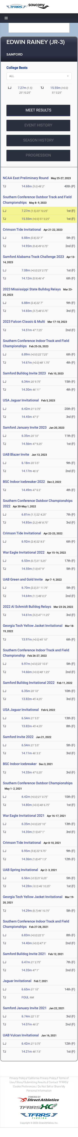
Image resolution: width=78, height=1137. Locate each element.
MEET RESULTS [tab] (38, 110)
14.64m (27, 596)
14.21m (27, 1051)
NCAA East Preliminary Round (25, 178)
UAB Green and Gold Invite (23, 579)
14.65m (27, 311)
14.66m (27, 672)
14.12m (27, 278)
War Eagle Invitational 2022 (23, 552)
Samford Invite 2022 (18, 737)
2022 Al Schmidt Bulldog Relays (27, 607)
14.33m (27, 772)
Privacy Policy (17, 1078)
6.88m (26, 238)
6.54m (26, 718)
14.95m (27, 246)
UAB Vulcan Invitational (21, 1035)
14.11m (27, 753)
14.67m (27, 362)
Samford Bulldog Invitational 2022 (29, 683)
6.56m (26, 878)
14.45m (27, 417)
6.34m (26, 381)
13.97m (27, 639)
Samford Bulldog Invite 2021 (24, 954)
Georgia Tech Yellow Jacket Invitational (32, 626)
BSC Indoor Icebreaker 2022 (24, 482)
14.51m (27, 330)
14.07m (27, 1024)
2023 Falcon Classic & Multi (24, 321)
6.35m (26, 436)
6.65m (26, 989)
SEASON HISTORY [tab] (38, 140)
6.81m (26, 514)
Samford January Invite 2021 (25, 1008)
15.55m (55, 88)
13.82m (27, 699)
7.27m (22, 88)
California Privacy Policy (42, 1078)
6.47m (26, 962)
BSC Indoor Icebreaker (20, 764)
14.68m (27, 186)
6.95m (26, 851)
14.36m (27, 859)
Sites (19, 1082)
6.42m (26, 409)
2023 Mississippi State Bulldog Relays (32, 289)
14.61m (27, 615)
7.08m (26, 270)
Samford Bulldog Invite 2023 (24, 373)
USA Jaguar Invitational (21, 400)
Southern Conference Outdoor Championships (38, 783)
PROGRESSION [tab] (38, 155)
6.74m (26, 1016)
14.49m (27, 490)
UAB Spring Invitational (20, 870)
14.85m (27, 522)
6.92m (26, 541)
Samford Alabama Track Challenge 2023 (33, 257)
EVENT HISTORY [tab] (38, 125)
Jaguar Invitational (17, 981)
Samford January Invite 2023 (25, 427)
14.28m (27, 886)
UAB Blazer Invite (16, 454)
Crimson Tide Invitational (22, 229)
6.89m (26, 354)
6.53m (26, 561)
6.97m (26, 664)
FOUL (25, 997)
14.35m (27, 832)
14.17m (27, 471)
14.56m (27, 444)
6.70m (26, 588)
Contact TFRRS (58, 1082)
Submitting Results (35, 1082)
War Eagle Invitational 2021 (23, 816)
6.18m (26, 463)
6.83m (26, 935)
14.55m (27, 568)
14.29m (27, 910)
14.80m (27, 805)
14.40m (27, 943)
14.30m (27, 389)
